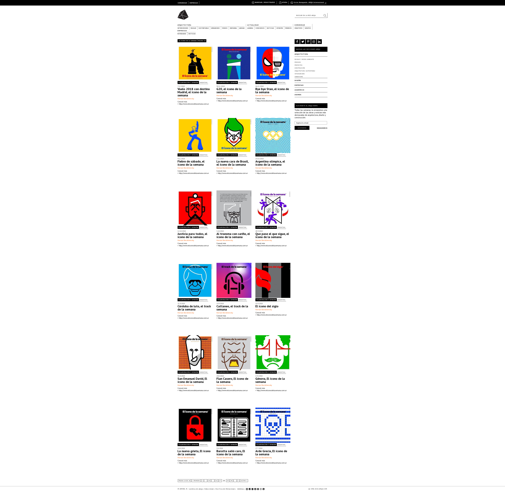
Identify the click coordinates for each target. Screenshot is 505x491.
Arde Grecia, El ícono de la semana (271, 452)
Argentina (204, 82)
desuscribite (322, 128)
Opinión (279, 28)
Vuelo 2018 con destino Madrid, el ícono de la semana (194, 92)
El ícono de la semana (188, 41)
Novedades (182, 34)
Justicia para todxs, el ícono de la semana (192, 235)
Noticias (270, 28)
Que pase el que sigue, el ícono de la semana (272, 235)
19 (228, 481)
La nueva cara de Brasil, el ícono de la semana (232, 163)
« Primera (196, 481)
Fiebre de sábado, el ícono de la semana (191, 163)
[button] (325, 15)
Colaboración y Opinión (188, 82)
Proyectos (298, 65)
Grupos (308, 28)
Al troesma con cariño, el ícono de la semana (233, 235)
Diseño (298, 80)
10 (209, 481)
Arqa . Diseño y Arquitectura (184, 13)
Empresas (182, 31)
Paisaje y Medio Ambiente (304, 59)
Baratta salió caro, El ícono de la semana (230, 452)
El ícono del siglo (266, 306)
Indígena (233, 28)
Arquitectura (184, 25)
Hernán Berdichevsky (186, 98)
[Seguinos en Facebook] (297, 41)
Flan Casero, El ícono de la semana (232, 380)
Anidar (242, 28)
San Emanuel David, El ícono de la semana (192, 380)
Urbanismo (215, 28)
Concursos (260, 28)
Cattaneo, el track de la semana (232, 307)
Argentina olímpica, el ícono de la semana (270, 163)
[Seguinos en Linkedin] (319, 41)
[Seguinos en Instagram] (313, 41)
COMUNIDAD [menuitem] (182, 3)
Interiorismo (183, 28)
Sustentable (204, 28)
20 (231, 481)
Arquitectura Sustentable (305, 71)
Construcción (300, 68)
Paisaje (193, 28)
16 (216, 481)
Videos (225, 28)
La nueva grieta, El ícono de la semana (194, 452)
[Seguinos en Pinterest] (308, 41)
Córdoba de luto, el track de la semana (194, 307)
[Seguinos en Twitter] (302, 41)
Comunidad (299, 25)
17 (220, 481)
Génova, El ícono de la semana (270, 380)
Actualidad (253, 25)
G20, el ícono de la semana (229, 90)
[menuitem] (309, 3)
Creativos (298, 28)
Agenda (250, 28)
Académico (299, 90)
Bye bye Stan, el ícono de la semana (272, 90)
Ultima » (244, 481)
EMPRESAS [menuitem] (194, 3)
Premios (288, 28)
